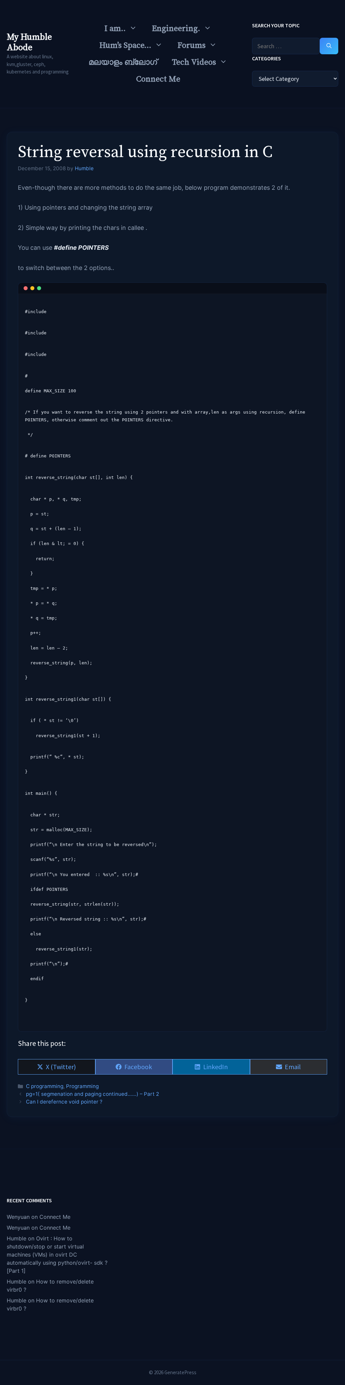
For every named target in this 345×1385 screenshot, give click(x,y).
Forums (192, 45)
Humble (16, 1238)
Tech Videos (194, 62)
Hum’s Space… (125, 45)
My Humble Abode (29, 42)
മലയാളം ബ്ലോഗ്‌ (123, 62)
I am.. (115, 29)
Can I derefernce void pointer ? (64, 1101)
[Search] (329, 46)
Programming (82, 1086)
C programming (44, 1086)
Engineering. (176, 29)
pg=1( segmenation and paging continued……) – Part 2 (92, 1094)
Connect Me (158, 79)
